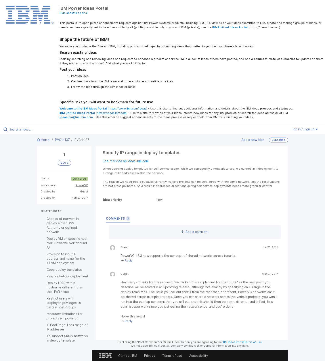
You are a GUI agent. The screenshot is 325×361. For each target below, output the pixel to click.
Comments (117, 218)
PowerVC (82, 185)
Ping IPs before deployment (67, 276)
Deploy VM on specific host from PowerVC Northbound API (67, 243)
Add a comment (197, 232)
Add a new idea (252, 140)
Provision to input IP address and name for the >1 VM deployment (66, 258)
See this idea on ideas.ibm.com (126, 161)
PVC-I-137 (62, 140)
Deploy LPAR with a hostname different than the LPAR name (65, 287)
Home (45, 140)
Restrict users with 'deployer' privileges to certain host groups (64, 302)
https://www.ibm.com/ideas (127, 108)
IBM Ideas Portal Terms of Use (242, 342)
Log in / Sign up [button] (303, 129)
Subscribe (278, 140)
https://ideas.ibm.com (111, 113)
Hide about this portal (73, 13)
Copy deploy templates (64, 269)
